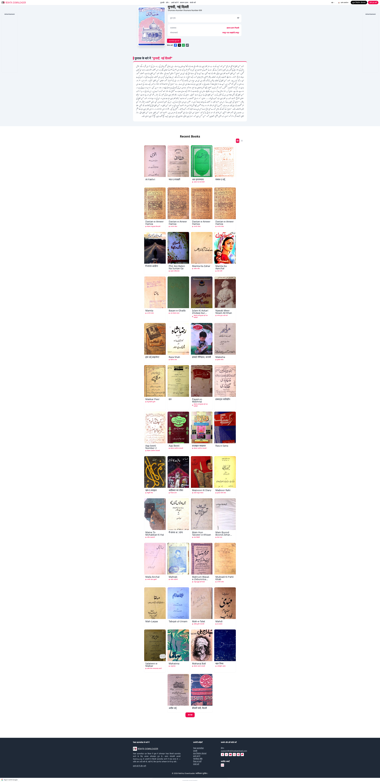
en (222, 765)
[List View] (241, 141)
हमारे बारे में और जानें (139, 766)
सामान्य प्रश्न (184, 2)
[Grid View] (237, 141)
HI (332, 2)
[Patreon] (242, 754)
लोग (167, 2)
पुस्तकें (162, 2)
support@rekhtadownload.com (234, 751)
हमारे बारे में (174, 2)
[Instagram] (234, 754)
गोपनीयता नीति (197, 759)
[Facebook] (222, 754)
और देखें (190, 715)
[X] (226, 754)
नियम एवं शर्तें (197, 761)
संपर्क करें (193, 2)
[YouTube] (230, 754)
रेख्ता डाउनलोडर (198, 748)
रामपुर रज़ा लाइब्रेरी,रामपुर (230, 32)
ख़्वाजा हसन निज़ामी (233, 28)
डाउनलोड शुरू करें (174, 41)
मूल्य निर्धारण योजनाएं (199, 753)
